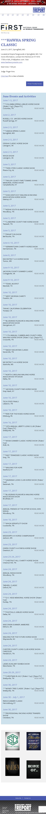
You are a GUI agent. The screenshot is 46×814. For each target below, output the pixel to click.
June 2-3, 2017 (10, 127)
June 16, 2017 (10, 422)
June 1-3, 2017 (10, 100)
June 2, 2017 (9, 114)
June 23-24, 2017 (11, 556)
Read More (39, 108)
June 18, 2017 (10, 519)
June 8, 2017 (9, 255)
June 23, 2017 (10, 532)
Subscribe (18, 798)
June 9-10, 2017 (11, 267)
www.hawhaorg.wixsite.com (11, 62)
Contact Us (27, 798)
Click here (4, 76)
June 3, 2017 (9, 164)
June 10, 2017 (10, 292)
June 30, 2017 (10, 684)
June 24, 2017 (10, 569)
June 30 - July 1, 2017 (14, 697)
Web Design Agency (5, 811)
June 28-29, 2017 (11, 672)
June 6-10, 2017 (11, 242)
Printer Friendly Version (35, 84)
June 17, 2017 (10, 436)
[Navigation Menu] (1, 9)
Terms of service (4, 808)
